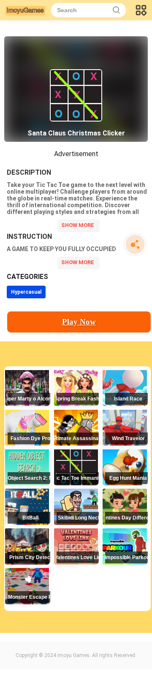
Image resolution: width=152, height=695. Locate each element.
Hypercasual (26, 292)
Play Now (79, 321)
